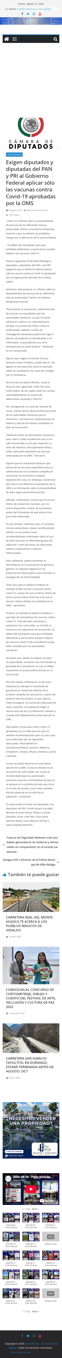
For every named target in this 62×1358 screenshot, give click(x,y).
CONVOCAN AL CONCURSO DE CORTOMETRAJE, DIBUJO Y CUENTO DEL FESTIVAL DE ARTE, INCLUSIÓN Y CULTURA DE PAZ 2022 (31, 998)
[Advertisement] (31, 85)
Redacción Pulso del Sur (37, 210)
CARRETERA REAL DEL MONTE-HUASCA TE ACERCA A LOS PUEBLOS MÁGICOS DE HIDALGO (30, 923)
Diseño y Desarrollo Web (20, 1352)
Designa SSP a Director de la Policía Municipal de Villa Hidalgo (29, 862)
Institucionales (14, 154)
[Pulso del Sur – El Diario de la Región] (31, 19)
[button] (35, 1209)
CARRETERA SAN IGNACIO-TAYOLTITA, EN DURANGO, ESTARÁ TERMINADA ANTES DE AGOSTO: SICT (30, 1064)
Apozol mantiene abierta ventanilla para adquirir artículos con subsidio (36, 9)
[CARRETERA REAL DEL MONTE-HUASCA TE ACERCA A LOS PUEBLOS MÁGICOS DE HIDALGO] (31, 884)
